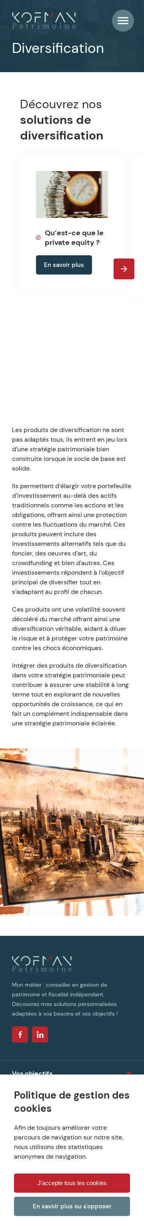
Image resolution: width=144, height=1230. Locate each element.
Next (124, 269)
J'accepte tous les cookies (72, 1183)
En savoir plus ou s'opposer (72, 1206)
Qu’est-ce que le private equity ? (74, 237)
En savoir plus (64, 265)
